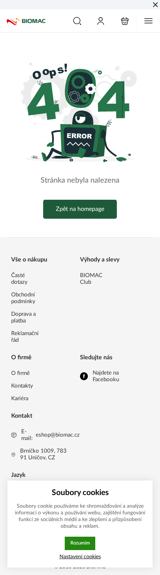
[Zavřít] (155, 4)
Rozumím (80, 543)
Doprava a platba (23, 317)
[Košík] (124, 21)
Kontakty (22, 386)
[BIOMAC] (26, 21)
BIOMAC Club (91, 279)
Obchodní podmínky (23, 298)
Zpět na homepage (80, 209)
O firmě (20, 373)
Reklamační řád (25, 337)
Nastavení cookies (80, 556)
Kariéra (19, 398)
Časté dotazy (19, 279)
